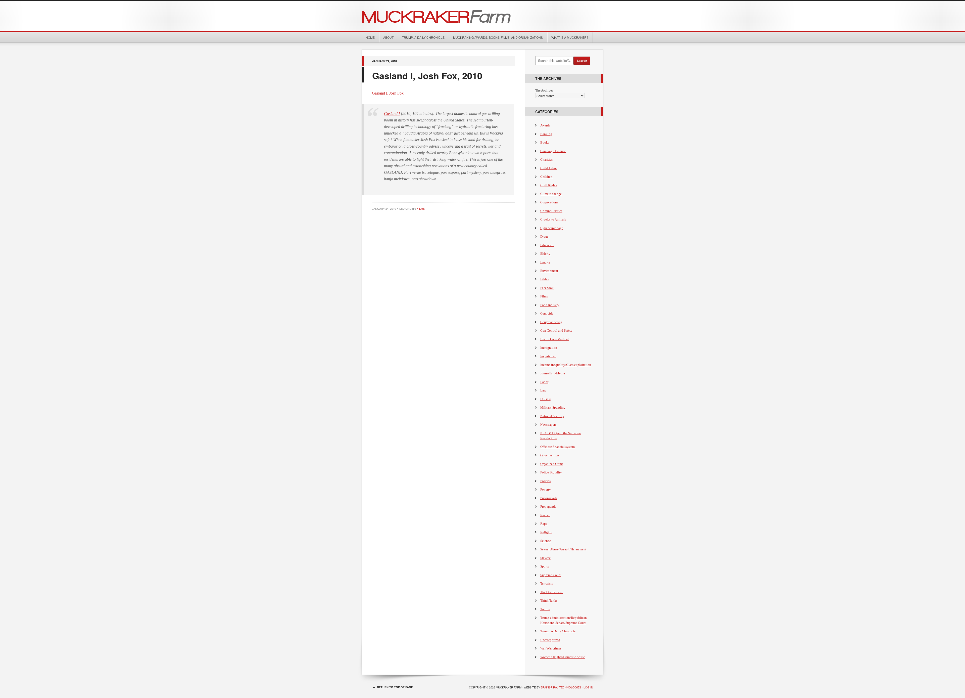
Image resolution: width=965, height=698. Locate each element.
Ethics (544, 279)
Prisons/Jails (548, 498)
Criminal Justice (551, 211)
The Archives (544, 90)
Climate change (551, 194)
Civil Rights (548, 185)
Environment (549, 271)
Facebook (547, 288)
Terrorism (546, 583)
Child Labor (548, 168)
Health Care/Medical (554, 339)
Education (547, 245)
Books (544, 142)
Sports (544, 566)
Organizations (549, 455)
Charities (546, 159)
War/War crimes (550, 648)
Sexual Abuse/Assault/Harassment (563, 549)
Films (421, 208)
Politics (545, 481)
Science (545, 541)
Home (370, 37)
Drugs (544, 236)
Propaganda (548, 506)
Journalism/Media (552, 373)
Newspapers (548, 424)
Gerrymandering (551, 322)
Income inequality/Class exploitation (565, 365)
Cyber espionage (551, 228)
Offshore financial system (557, 447)
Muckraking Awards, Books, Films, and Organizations (498, 37)
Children (546, 177)
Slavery (545, 558)
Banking (546, 134)
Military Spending (552, 407)
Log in (588, 687)
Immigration (548, 348)
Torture (545, 609)
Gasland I (392, 113)
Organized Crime (551, 464)
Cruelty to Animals (553, 219)
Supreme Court (550, 575)
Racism (545, 515)
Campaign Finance (553, 151)
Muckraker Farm (482, 16)
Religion (546, 532)
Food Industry (549, 305)
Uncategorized (550, 640)
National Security (552, 416)
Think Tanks (548, 600)
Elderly (545, 253)
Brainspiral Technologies (561, 687)
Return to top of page (395, 687)
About (388, 37)
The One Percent (551, 592)
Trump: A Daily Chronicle (423, 37)
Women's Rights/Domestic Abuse (562, 657)
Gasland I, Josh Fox (388, 93)
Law (543, 390)
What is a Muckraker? (569, 37)
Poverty (545, 489)
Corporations (549, 202)
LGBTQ (545, 399)
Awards (545, 125)
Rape (543, 524)
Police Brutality (551, 472)
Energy (545, 262)
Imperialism (548, 356)
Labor (544, 382)
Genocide (546, 313)
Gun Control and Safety (556, 330)
